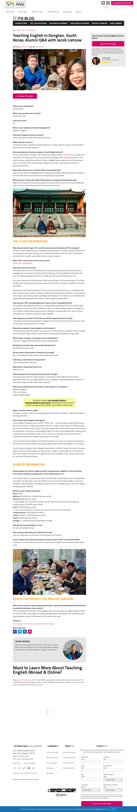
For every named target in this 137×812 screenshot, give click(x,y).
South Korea (31, 30)
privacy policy (99, 809)
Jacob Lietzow (25, 47)
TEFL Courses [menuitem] (10, 12)
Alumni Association (52, 757)
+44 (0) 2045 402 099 (24, 758)
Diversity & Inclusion (69, 752)
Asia (23, 30)
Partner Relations (68, 763)
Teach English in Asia (40, 624)
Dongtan (51, 624)
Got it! (113, 809)
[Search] (131, 6)
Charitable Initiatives (69, 757)
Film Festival (50, 768)
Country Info (21, 23)
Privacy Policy (17, 763)
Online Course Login (52, 752)
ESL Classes (49, 773)
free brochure (24, 680)
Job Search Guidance (58, 23)
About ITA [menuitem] (78, 12)
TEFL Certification (38, 23)
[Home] (14, 30)
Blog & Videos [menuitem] (67, 12)
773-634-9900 (23, 756)
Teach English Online (79, 23)
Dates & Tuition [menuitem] (22, 12)
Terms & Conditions (30, 763)
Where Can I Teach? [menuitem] (37, 12)
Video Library (116, 23)
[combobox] (118, 6)
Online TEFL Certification (22, 263)
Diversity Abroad (99, 23)
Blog (18, 30)
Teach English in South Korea (22, 624)
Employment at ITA (68, 768)
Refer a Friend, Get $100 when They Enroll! (25, 773)
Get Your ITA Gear (51, 763)
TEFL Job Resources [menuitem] (53, 12)
